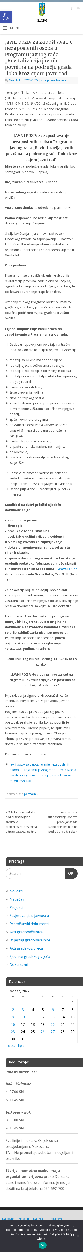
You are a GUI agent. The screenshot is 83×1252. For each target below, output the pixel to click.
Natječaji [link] (61, 80)
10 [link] (23, 1016)
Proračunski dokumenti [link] (29, 923)
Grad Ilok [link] (15, 80)
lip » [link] (21, 1045)
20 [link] (53, 1024)
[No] (77, 1236)
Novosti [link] (16, 891)
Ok (43, 1245)
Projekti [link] (16, 907)
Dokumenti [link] (19, 964)
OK (69, 873)
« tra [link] (11, 1045)
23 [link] (13, 1031)
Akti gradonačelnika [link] (26, 932)
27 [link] (53, 1031)
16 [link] (13, 1024)
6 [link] (53, 1009)
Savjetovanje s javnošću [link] (29, 915)
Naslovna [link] (8, 1219)
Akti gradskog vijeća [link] (26, 948)
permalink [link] (30, 794)
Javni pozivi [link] (48, 80)
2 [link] (13, 1009)
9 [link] (13, 1016)
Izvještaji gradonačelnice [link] (30, 940)
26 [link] (43, 1031)
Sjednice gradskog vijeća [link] (30, 956)
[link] (6, 17)
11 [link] (33, 1016)
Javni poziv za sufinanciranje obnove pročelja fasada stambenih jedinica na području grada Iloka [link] (62, 821)
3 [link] (23, 1009)
